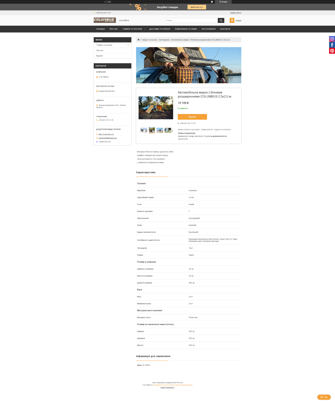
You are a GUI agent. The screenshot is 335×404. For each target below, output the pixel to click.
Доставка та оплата (159, 29)
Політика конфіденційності (183, 385)
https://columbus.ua (106, 134)
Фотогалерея (209, 29)
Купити (192, 117)
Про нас (114, 29)
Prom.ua (180, 383)
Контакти (225, 29)
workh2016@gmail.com (108, 138)
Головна (100, 29)
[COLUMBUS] (105, 22)
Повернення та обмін (186, 29)
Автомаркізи (164, 40)
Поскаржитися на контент (162, 385)
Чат (326, 397)
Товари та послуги (132, 29)
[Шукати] (221, 20)
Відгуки (99, 56)
